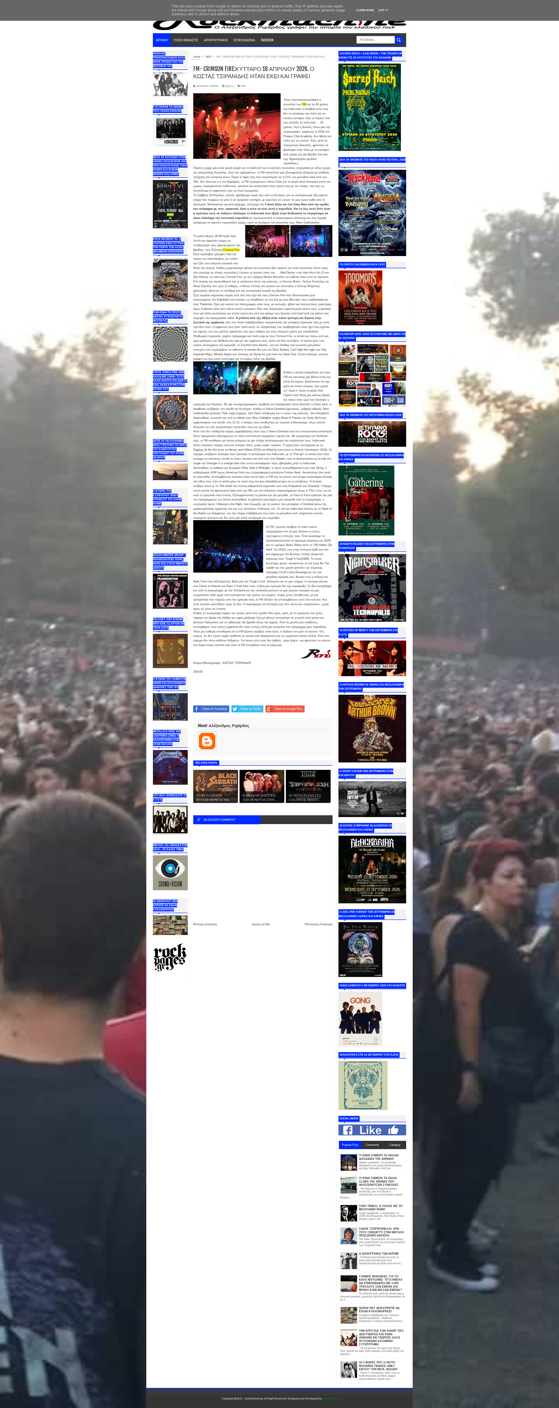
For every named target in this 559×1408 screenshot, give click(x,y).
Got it (383, 10)
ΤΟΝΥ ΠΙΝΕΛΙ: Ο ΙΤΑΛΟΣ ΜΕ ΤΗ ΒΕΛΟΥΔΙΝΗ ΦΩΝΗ (380, 1207)
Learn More (365, 10)
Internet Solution (332, 1398)
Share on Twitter (251, 708)
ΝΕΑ (243, 86)
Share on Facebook (214, 708)
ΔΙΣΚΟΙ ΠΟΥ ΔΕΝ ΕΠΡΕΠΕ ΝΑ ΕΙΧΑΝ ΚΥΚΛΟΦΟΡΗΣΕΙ (379, 1309)
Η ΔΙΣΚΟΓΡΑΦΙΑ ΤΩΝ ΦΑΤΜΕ (379, 1253)
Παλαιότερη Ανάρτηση (319, 924)
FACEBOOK (267, 39)
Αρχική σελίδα (261, 924)
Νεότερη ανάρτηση (205, 924)
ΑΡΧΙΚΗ (162, 39)
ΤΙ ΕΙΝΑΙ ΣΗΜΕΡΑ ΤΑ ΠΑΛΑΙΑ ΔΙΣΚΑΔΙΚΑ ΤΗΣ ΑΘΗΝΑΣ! (379, 1157)
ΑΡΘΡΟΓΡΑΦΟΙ (216, 39)
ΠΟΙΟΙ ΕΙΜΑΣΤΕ (186, 39)
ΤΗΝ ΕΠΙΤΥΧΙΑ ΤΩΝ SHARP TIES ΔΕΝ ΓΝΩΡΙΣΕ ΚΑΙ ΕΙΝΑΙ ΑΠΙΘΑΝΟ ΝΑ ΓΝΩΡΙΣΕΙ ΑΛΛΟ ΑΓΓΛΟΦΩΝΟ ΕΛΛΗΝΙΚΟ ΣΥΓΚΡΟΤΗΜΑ (381, 1337)
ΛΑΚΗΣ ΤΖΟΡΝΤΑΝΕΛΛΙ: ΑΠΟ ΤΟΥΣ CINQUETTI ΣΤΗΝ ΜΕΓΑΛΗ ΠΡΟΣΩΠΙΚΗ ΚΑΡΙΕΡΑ (381, 1232)
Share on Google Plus (288, 708)
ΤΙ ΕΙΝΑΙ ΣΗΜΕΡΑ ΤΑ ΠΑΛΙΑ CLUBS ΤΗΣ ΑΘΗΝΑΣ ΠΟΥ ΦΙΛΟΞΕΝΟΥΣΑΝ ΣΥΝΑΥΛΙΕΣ (379, 1181)
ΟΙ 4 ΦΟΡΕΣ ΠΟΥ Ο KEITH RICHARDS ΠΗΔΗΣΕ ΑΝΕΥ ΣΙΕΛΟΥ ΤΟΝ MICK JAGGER (378, 1366)
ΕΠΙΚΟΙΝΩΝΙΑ (244, 39)
